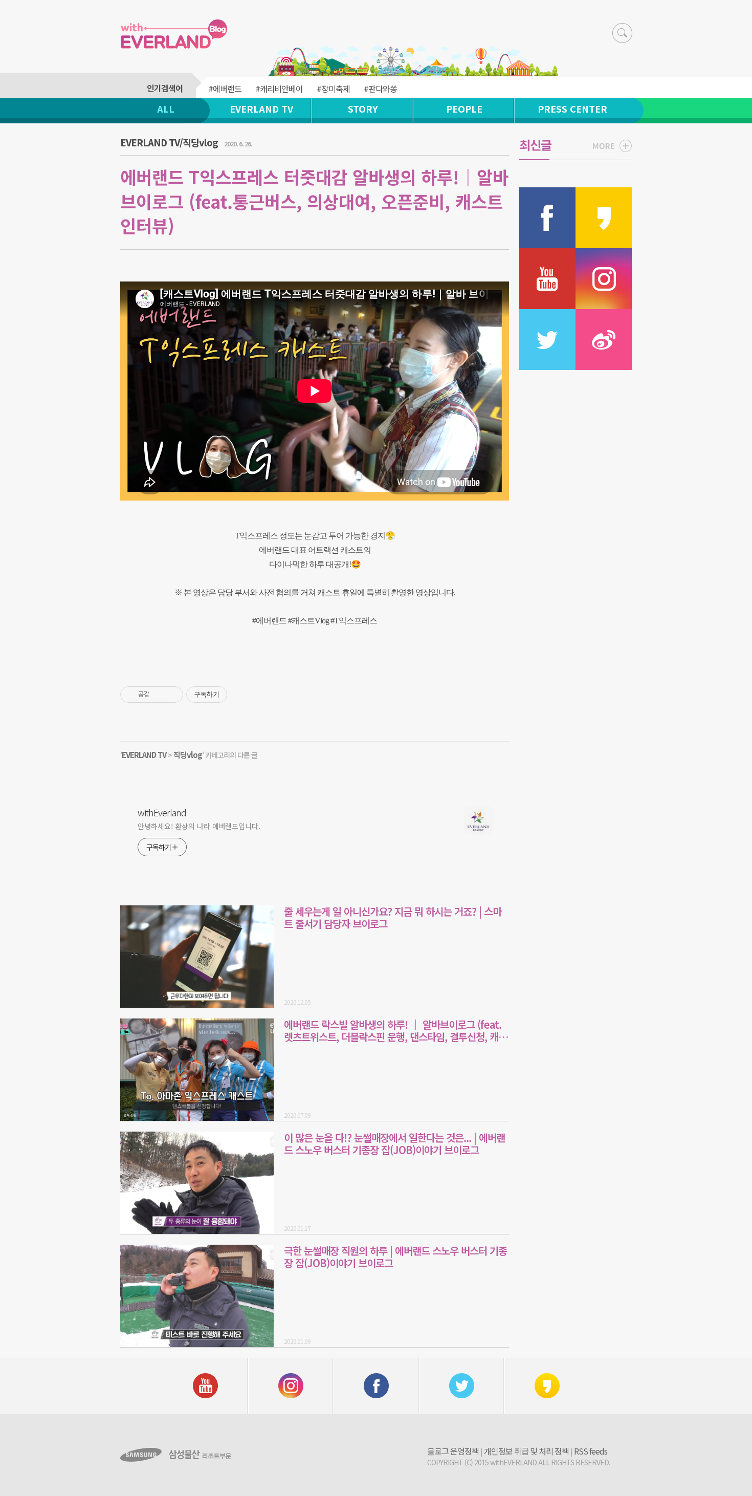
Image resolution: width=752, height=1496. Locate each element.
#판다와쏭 (380, 88)
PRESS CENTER (572, 108)
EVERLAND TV (261, 108)
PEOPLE (464, 108)
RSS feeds (590, 1451)
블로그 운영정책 (453, 1451)
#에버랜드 (224, 88)
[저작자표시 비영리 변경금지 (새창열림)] (241, 694)
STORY (363, 108)
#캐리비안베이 (279, 88)
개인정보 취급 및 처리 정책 (526, 1451)
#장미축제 (333, 88)
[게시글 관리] (171, 694)
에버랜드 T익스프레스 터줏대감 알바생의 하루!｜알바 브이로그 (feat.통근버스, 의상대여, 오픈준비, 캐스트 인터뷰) (314, 201)
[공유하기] (158, 694)
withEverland (162, 812)
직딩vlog (187, 754)
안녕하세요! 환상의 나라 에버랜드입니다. (199, 826)
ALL (165, 108)
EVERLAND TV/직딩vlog (168, 142)
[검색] (622, 33)
